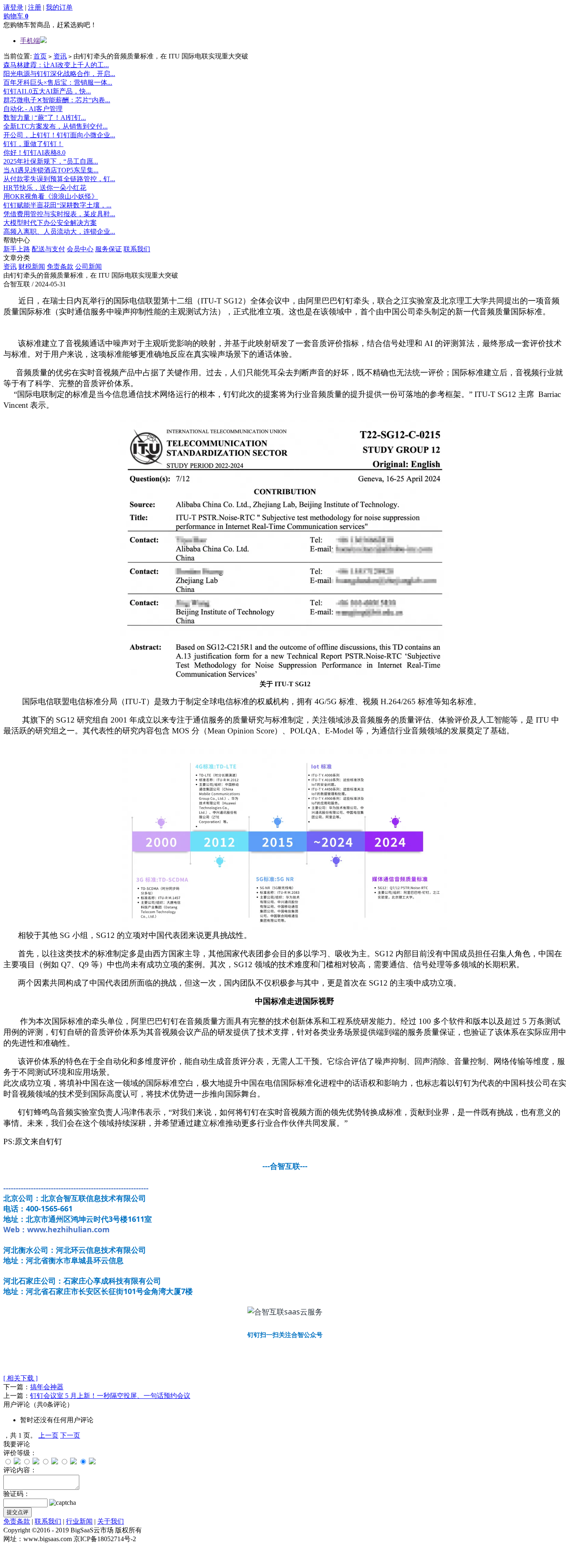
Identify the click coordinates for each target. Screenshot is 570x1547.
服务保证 (108, 249)
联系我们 (137, 249)
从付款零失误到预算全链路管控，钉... (59, 178)
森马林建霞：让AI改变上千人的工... (56, 64)
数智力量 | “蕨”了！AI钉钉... (44, 117)
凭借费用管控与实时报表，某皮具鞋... (59, 213)
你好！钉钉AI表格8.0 (34, 152)
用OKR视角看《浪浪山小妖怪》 (50, 196)
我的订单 (59, 7)
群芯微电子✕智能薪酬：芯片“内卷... (56, 100)
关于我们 (110, 1521)
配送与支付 (48, 249)
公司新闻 (88, 266)
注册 (34, 7)
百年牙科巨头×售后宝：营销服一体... (57, 82)
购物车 (15, 16)
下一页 (70, 1435)
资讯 (60, 56)
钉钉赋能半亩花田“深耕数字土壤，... (57, 205)
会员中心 (80, 249)
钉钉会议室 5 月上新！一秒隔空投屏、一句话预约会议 (110, 1395)
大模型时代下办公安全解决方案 (50, 222)
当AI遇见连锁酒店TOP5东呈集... (50, 170)
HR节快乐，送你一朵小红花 (44, 187)
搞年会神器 (46, 1386)
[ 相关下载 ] (20, 1378)
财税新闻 (31, 266)
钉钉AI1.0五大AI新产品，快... (47, 91)
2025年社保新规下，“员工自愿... (50, 161)
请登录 (13, 7)
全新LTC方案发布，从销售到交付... (55, 126)
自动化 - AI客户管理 (33, 108)
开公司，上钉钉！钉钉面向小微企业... (59, 135)
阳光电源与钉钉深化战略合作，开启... (59, 73)
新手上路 (16, 249)
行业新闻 (79, 1521)
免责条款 (60, 266)
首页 (40, 56)
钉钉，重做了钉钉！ (33, 143)
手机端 (30, 40)
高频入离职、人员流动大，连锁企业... (59, 231)
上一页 (48, 1435)
